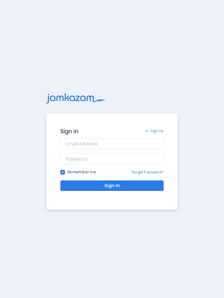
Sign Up (157, 130)
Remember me (81, 172)
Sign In (112, 185)
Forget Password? (148, 172)
